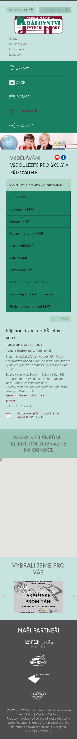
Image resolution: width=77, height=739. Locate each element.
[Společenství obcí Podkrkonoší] (38, 659)
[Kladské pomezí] (38, 694)
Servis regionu (18, 44)
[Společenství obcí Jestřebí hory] (38, 641)
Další (74, 597)
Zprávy (22, 68)
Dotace (23, 97)
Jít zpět (63, 319)
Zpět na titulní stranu (38, 25)
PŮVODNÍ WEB (18, 9)
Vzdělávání (26, 111)
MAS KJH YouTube (57, 157)
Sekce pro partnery (38, 731)
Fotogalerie (17, 49)
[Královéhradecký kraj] (38, 676)
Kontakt (14, 55)
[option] (38, 597)
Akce (20, 82)
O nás (13, 39)
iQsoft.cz (52, 714)
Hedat (67, 10)
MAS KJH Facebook (63, 157)
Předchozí (3, 597)
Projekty (24, 125)
